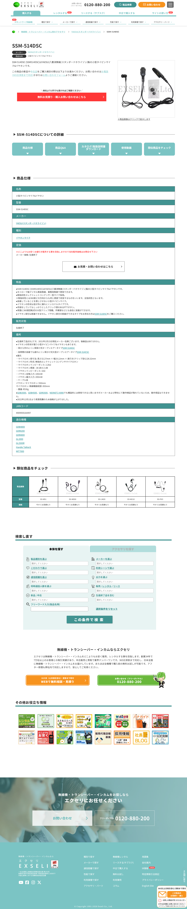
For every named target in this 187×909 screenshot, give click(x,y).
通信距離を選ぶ (39, 577)
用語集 (145, 856)
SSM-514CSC (83, 351)
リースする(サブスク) (123, 862)
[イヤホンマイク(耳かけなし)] (43, 486)
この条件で (89, 619)
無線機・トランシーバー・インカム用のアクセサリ (43, 31)
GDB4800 (20, 426)
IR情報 (145, 868)
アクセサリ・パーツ (162, 22)
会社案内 (146, 862)
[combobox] (59, 563)
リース (116, 586)
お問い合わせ (153, 4)
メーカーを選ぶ (104, 558)
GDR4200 (20, 430)
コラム (116, 885)
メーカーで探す (69, 22)
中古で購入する (120, 868)
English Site (148, 885)
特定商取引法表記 (150, 874)
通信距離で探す (91, 22)
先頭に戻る (184, 877)
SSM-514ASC (69, 347)
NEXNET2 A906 (57, 392)
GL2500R (20, 443)
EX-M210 (131, 499)
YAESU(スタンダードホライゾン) (86, 31)
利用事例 (117, 879)
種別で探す (45, 22)
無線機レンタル (120, 856)
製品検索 (127, 4)
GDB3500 (21, 392)
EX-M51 (43, 499)
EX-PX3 (160, 499)
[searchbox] (60, 563)
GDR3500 (43, 392)
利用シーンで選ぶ (105, 568)
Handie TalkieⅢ (23, 447)
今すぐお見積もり (43, 504)
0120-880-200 (97, 4)
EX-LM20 (101, 499)
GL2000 (19, 439)
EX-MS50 (72, 499)
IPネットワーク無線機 (23, 22)
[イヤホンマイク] (160, 486)
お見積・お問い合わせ (95, 266)
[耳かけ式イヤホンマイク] (72, 486)
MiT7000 (20, 451)
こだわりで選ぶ (39, 568)
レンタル (106, 586)
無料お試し (118, 874)
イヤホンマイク (23, 237)
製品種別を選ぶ (39, 558)
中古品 (33, 71)
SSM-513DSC (101, 313)
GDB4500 (32, 392)
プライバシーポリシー (153, 879)
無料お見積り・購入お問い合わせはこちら (62, 97)
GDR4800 (20, 434)
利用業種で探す (137, 22)
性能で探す (114, 22)
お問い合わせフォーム (54, 75)
